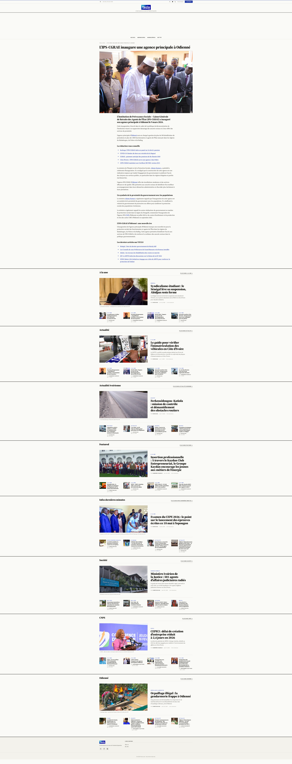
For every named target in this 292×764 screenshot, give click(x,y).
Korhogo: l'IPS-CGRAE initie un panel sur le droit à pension (140, 150)
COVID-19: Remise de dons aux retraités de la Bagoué (138, 153)
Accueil (133, 37)
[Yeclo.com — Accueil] (102, 742)
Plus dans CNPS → (187, 618)
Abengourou (141, 37)
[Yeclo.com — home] (146, 7)
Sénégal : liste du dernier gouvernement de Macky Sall (138, 246)
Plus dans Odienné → (187, 678)
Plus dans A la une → (186, 273)
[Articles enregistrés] (172, 2)
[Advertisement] (146, 24)
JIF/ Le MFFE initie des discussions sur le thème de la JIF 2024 (141, 256)
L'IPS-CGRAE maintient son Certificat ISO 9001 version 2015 (140, 163)
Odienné (134, 135)
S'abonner (189, 1)
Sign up (127, 744)
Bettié (159, 37)
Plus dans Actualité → (186, 330)
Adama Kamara (156, 168)
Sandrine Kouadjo (157, 473)
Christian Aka (156, 590)
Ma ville (127, 746)
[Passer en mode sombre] (175, 2)
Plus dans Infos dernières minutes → (182, 500)
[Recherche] (170, 2)
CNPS (127, 215)
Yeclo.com (102, 42)
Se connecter (180, 1)
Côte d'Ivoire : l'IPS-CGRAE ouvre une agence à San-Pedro (139, 160)
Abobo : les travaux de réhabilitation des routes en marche (139, 253)
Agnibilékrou (151, 37)
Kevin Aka (155, 302)
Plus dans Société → (187, 561)
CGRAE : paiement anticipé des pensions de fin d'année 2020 (140, 156)
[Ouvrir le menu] (100, 2)
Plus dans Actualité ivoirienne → (183, 386)
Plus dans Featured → (186, 445)
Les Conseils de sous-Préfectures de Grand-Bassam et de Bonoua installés (144, 249)
